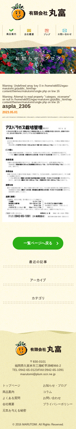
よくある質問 (11, 398)
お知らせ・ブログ (55, 385)
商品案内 (8, 391)
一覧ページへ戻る (38, 243)
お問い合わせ (52, 398)
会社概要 (8, 404)
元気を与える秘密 (14, 410)
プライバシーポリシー (58, 404)
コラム (47, 391)
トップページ (11, 385)
